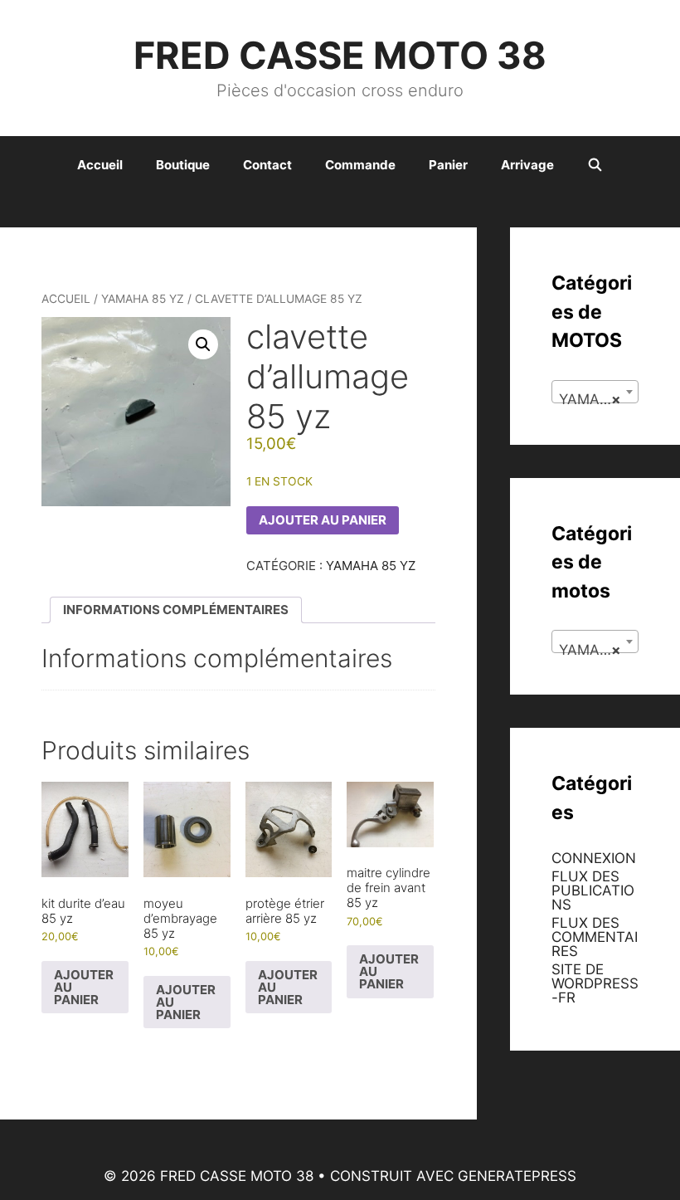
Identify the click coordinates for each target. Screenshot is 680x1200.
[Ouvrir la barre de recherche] (595, 165)
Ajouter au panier (322, 520)
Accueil (100, 165)
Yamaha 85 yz (142, 298)
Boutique (183, 165)
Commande (360, 165)
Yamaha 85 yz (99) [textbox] (598, 399)
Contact (267, 165)
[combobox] (595, 391)
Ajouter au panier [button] (84, 987)
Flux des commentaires (594, 937)
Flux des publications (592, 890)
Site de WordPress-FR (595, 983)
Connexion (593, 858)
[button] (203, 344)
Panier (448, 165)
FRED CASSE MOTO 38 (340, 55)
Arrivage (527, 165)
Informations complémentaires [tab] (176, 609)
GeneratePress (517, 1176)
